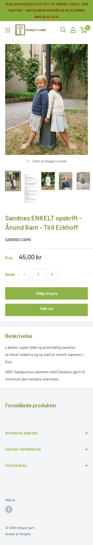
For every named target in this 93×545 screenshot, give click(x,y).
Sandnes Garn (18, 239)
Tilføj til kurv (46, 293)
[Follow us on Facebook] (8, 509)
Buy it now (46, 310)
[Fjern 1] (52, 274)
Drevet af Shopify (18, 534)
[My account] (73, 30)
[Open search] (63, 30)
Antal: (10, 274)
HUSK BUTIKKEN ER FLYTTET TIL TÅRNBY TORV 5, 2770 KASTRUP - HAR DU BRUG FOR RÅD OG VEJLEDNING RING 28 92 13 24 (46, 10)
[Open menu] (7, 30)
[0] (83, 30)
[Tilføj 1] (24, 274)
